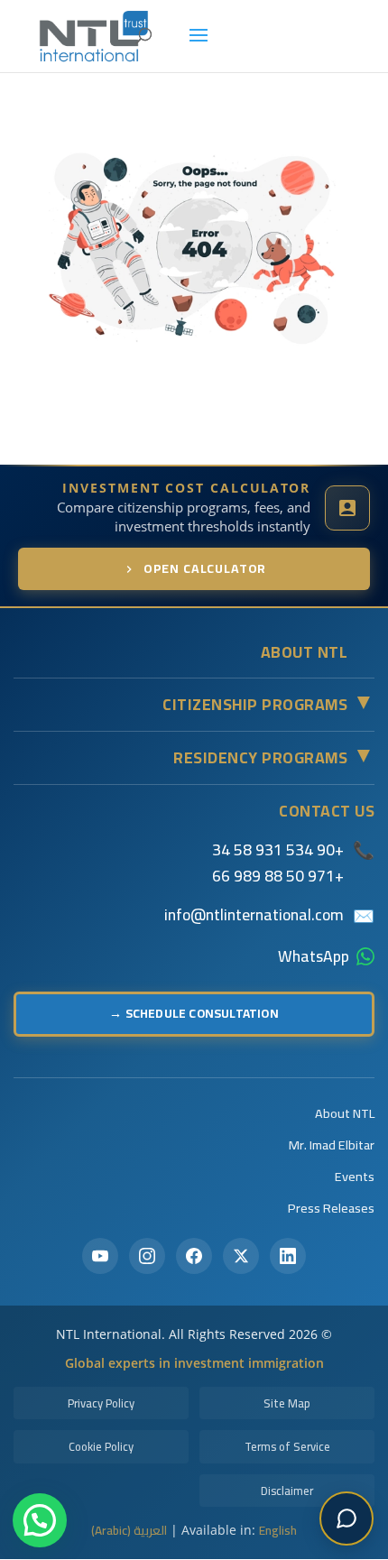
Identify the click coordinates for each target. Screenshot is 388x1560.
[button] (40, 1520)
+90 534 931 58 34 (278, 849)
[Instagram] (147, 1256)
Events (354, 1176)
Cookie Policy (101, 1446)
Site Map (286, 1403)
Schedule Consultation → (194, 1013)
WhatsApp (313, 956)
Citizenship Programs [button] (268, 705)
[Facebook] (194, 1256)
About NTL (344, 1113)
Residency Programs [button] (273, 758)
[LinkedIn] (288, 1256)
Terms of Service (287, 1446)
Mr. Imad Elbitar (331, 1144)
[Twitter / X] (241, 1256)
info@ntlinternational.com (254, 915)
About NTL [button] (304, 652)
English (278, 1530)
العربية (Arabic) (129, 1530)
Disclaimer (287, 1490)
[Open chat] (346, 1518)
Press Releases (331, 1207)
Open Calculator (205, 568)
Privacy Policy (101, 1403)
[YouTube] (100, 1256)
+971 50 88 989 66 (278, 876)
